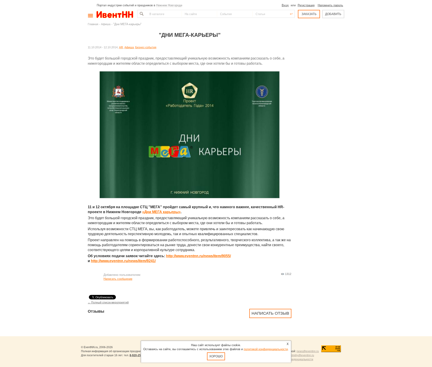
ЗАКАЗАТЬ (309, 14)
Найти (141, 13)
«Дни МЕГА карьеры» (161, 212)
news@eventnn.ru (308, 351)
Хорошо (216, 356)
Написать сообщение (118, 279)
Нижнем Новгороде (169, 5)
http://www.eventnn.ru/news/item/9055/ (198, 256)
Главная (93, 24)
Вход (285, 5)
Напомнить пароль (330, 5)
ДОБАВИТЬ (333, 14)
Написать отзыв (270, 313)
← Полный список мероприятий (108, 302)
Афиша (105, 24)
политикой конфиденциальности (266, 349)
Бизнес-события (145, 47)
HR (121, 47)
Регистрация (306, 5)
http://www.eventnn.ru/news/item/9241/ (123, 261)
